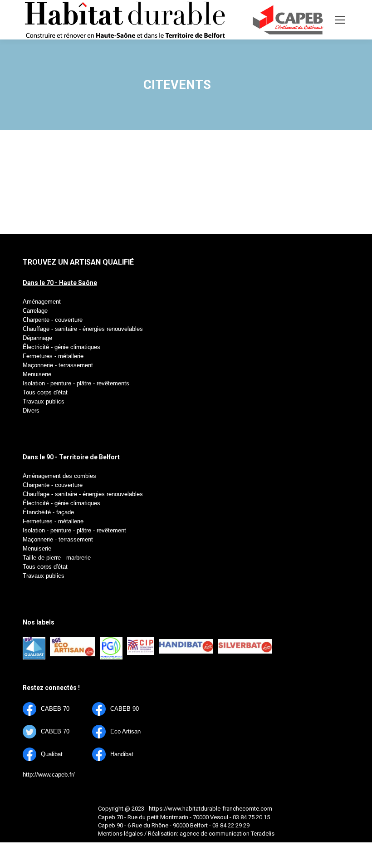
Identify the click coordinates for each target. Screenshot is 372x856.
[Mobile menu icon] (340, 20)
